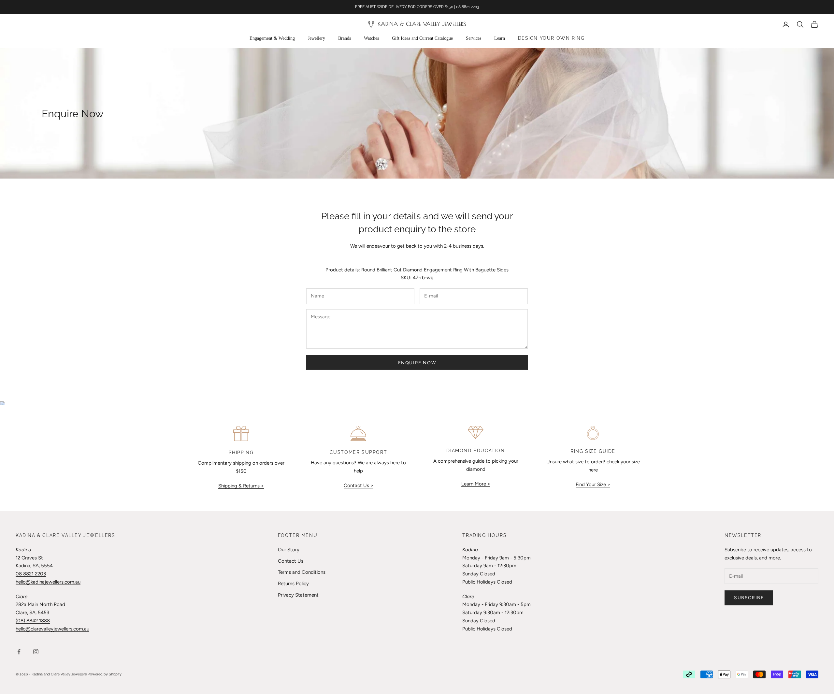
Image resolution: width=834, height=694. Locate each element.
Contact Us (290, 561)
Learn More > (475, 484)
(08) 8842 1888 (33, 621)
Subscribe (749, 597)
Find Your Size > (593, 484)
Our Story (288, 550)
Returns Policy (293, 583)
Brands (344, 38)
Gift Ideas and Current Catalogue (422, 38)
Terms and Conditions (301, 572)
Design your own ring (551, 38)
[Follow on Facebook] (19, 651)
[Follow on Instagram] (36, 651)
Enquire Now (417, 363)
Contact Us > (358, 485)
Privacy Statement (298, 595)
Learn (499, 38)
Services (473, 38)
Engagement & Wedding (272, 38)
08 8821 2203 (31, 574)
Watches (371, 38)
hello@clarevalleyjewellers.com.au (52, 629)
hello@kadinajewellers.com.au (48, 582)
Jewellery (316, 38)
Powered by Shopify (105, 674)
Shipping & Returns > (241, 486)
